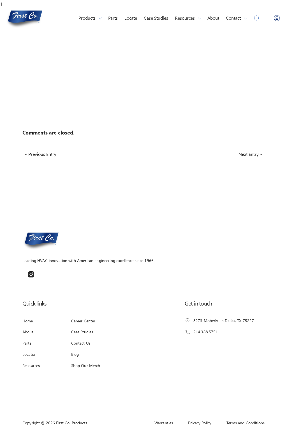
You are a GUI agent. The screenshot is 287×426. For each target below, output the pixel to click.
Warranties (163, 422)
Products (87, 18)
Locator (29, 354)
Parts (113, 18)
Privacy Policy (199, 422)
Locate (130, 18)
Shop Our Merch (85, 365)
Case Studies (156, 18)
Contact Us (81, 343)
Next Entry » (250, 154)
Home (27, 321)
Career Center (83, 321)
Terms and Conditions (245, 422)
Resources (185, 18)
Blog (75, 354)
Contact (233, 18)
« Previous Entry (40, 154)
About (213, 18)
